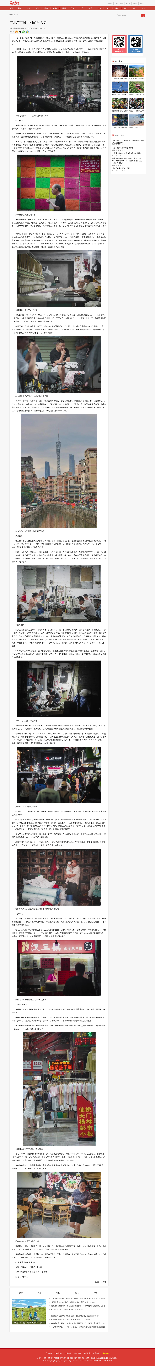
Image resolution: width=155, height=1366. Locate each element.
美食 (143, 8)
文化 (108, 8)
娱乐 (28, 8)
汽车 (126, 8)
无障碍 (142, 4)
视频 (46, 8)
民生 (73, 8)
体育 (37, 8)
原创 (64, 8)
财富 (99, 8)
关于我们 (49, 1353)
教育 (90, 8)
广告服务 (96, 1353)
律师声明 (77, 1353)
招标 (121, 4)
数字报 (128, 4)
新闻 (20, 8)
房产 (82, 8)
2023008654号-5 (48, 1358)
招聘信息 (68, 1353)
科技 (135, 8)
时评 (55, 8)
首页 (11, 8)
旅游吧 (110, 4)
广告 (116, 4)
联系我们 (58, 1353)
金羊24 (16, 15)
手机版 (135, 4)
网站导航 (87, 1353)
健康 (117, 8)
